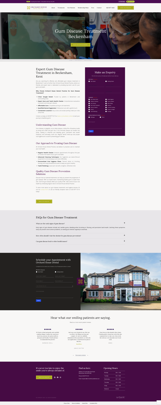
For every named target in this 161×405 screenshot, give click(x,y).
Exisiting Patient (110, 81)
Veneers (92, 109)
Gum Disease (93, 103)
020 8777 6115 (85, 376)
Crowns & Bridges (111, 109)
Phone (103, 117)
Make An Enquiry (44, 377)
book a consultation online (65, 116)
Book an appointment (80, 44)
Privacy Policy (67, 403)
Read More (47, 344)
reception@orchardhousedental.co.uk (90, 378)
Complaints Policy (93, 403)
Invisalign (109, 111)
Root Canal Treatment (95, 105)
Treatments (78, 60)
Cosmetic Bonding (111, 107)
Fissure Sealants (110, 101)
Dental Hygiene (110, 99)
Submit (91, 131)
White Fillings (110, 103)
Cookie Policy (85, 403)
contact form (44, 189)
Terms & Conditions (76, 403)
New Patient (93, 81)
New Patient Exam (94, 99)
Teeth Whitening (93, 111)
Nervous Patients (94, 107)
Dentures (109, 105)
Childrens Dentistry (94, 101)
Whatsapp (92, 117)
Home (71, 60)
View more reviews (80, 355)
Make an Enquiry (44, 201)
